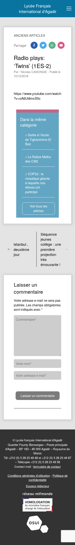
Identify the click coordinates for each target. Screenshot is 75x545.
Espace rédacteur (37, 486)
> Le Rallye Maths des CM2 (38, 158)
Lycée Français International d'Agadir (37, 8)
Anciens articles (29, 35)
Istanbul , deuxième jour (21, 249)
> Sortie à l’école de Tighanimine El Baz (38, 139)
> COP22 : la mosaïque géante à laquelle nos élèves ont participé (37, 183)
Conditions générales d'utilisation (29, 475)
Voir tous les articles (38, 208)
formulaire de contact (47, 466)
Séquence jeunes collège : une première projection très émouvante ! (51, 249)
